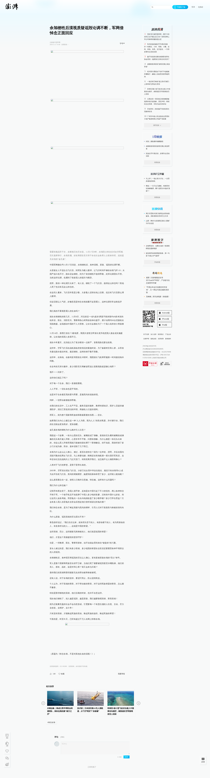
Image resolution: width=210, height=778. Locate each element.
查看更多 (157, 162)
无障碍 (200, 7)
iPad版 (164, 325)
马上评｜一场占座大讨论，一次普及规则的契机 (158, 180)
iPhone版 (165, 319)
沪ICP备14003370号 (149, 346)
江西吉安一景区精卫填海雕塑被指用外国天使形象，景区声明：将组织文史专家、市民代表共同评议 (156, 101)
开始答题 (157, 262)
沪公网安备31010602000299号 (153, 349)
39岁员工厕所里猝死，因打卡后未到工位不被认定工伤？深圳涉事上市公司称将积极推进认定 (156, 36)
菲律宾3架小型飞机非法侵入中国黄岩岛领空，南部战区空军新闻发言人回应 (157, 91)
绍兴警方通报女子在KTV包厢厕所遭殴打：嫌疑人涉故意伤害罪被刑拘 (156, 74)
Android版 (166, 313)
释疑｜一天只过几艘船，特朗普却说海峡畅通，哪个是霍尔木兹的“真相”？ (158, 188)
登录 (193, 7)
